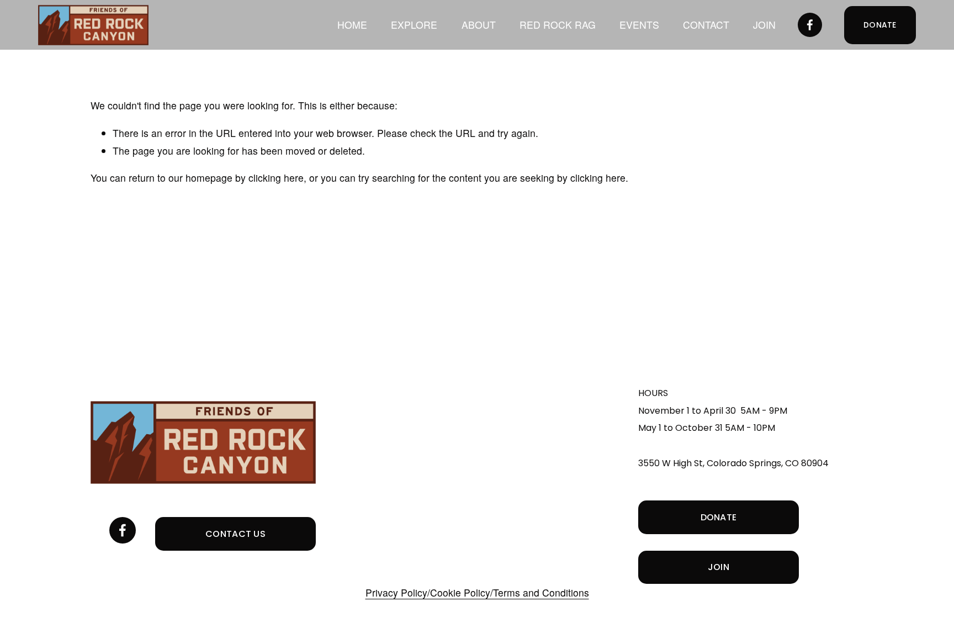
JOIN (764, 24)
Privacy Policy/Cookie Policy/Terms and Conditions (477, 592)
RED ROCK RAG (558, 24)
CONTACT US (235, 534)
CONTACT (706, 24)
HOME (352, 24)
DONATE (880, 24)
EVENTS (639, 24)
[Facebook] (810, 25)
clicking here (276, 177)
